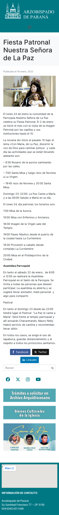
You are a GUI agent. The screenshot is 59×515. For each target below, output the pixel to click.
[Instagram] (27, 379)
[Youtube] (37, 379)
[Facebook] (7, 379)
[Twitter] (17, 379)
